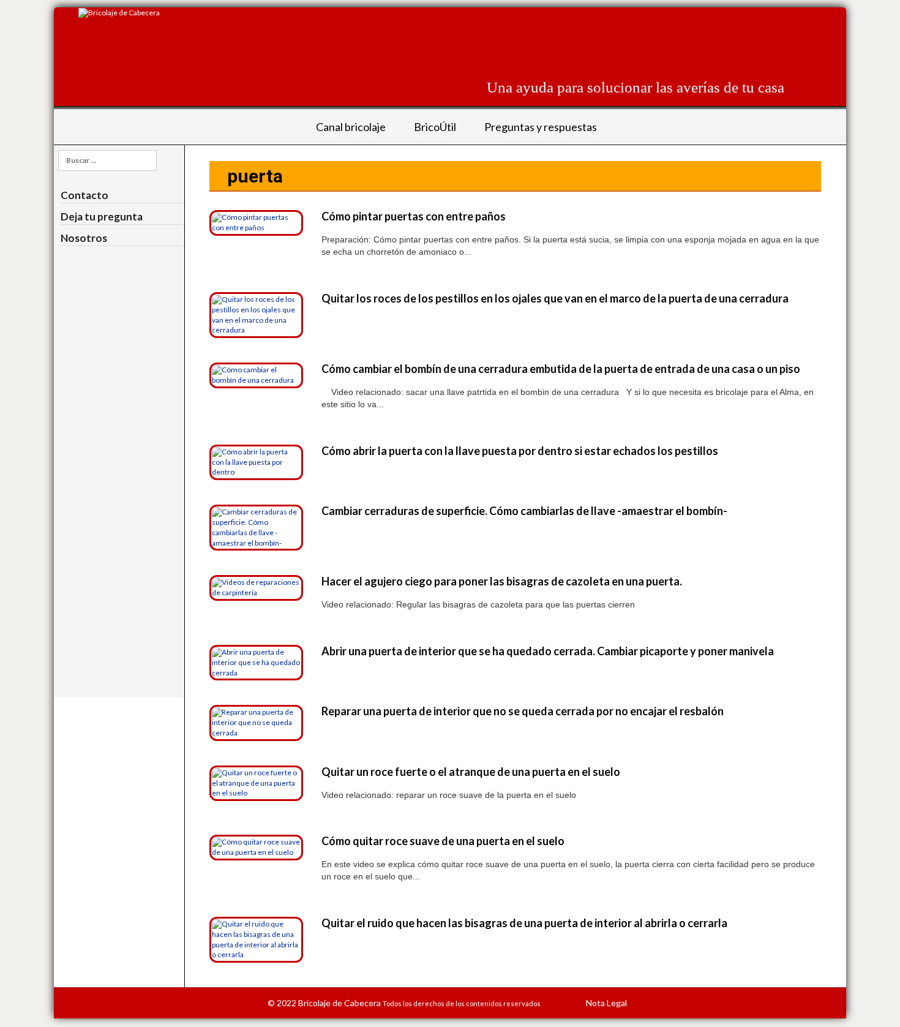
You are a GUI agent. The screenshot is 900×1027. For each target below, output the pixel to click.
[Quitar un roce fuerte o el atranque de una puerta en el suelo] (256, 782)
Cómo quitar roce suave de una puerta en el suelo (442, 841)
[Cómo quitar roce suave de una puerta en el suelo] (256, 846)
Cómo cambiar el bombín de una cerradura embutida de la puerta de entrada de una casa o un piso (560, 368)
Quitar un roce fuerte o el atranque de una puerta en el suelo (470, 771)
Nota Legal (606, 1003)
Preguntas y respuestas (540, 127)
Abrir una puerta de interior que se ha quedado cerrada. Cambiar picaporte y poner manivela (547, 651)
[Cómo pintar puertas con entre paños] (256, 222)
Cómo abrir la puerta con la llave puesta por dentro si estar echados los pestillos (519, 450)
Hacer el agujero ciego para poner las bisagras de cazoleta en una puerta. (501, 581)
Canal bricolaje (351, 127)
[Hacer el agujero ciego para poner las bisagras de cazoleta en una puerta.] (256, 587)
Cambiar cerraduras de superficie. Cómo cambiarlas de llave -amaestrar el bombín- (524, 510)
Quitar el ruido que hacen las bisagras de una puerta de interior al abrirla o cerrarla (524, 923)
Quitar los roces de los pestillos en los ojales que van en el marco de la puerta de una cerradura (555, 298)
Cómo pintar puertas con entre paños (413, 216)
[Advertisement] (561, 34)
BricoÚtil (435, 127)
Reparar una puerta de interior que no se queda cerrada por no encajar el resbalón (522, 711)
